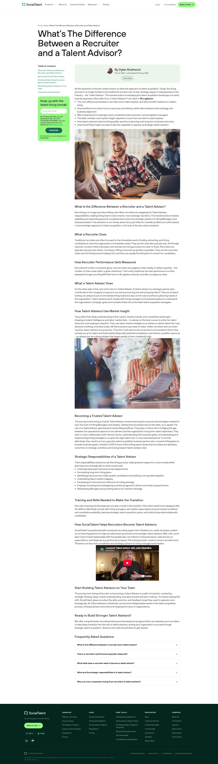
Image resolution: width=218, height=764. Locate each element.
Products (49, 4)
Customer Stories (77, 4)
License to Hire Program (71, 729)
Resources (92, 4)
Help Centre (177, 733)
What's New (149, 741)
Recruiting (127, 78)
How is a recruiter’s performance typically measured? (102, 654)
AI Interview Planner (97, 717)
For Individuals (170, 4)
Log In (157, 4)
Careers (175, 725)
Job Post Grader (122, 735)
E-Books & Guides (152, 725)
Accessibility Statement (183, 753)
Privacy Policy (57, 125)
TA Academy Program (70, 725)
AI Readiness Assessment (125, 717)
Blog (46, 25)
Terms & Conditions (138, 753)
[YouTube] (32, 740)
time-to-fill (116, 274)
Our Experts (176, 721)
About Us (63, 4)
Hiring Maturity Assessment (126, 739)
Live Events (149, 733)
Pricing (106, 4)
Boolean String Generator (126, 731)
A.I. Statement (167, 753)
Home (40, 25)
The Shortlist (150, 729)
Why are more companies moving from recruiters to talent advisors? (109, 681)
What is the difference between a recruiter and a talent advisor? (107, 644)
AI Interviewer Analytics (98, 725)
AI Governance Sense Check (127, 721)
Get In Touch (177, 729)
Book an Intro (187, 4)
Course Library (67, 721)
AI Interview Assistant (97, 721)
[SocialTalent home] (32, 4)
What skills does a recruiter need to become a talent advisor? (105, 663)
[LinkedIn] (26, 740)
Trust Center (177, 737)
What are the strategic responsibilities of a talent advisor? (104, 672)
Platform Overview (69, 717)
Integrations (66, 733)
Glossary (148, 737)
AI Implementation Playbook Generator (127, 726)
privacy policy (44, 138)
